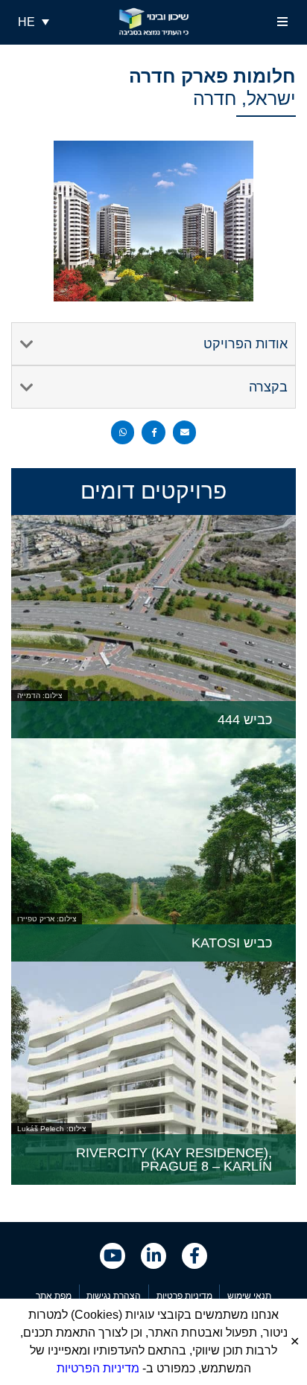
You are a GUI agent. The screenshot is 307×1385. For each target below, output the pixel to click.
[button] (283, 22)
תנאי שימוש (249, 1295)
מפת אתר (54, 1295)
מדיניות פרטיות (184, 1295)
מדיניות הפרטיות (98, 1368)
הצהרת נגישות (113, 1295)
